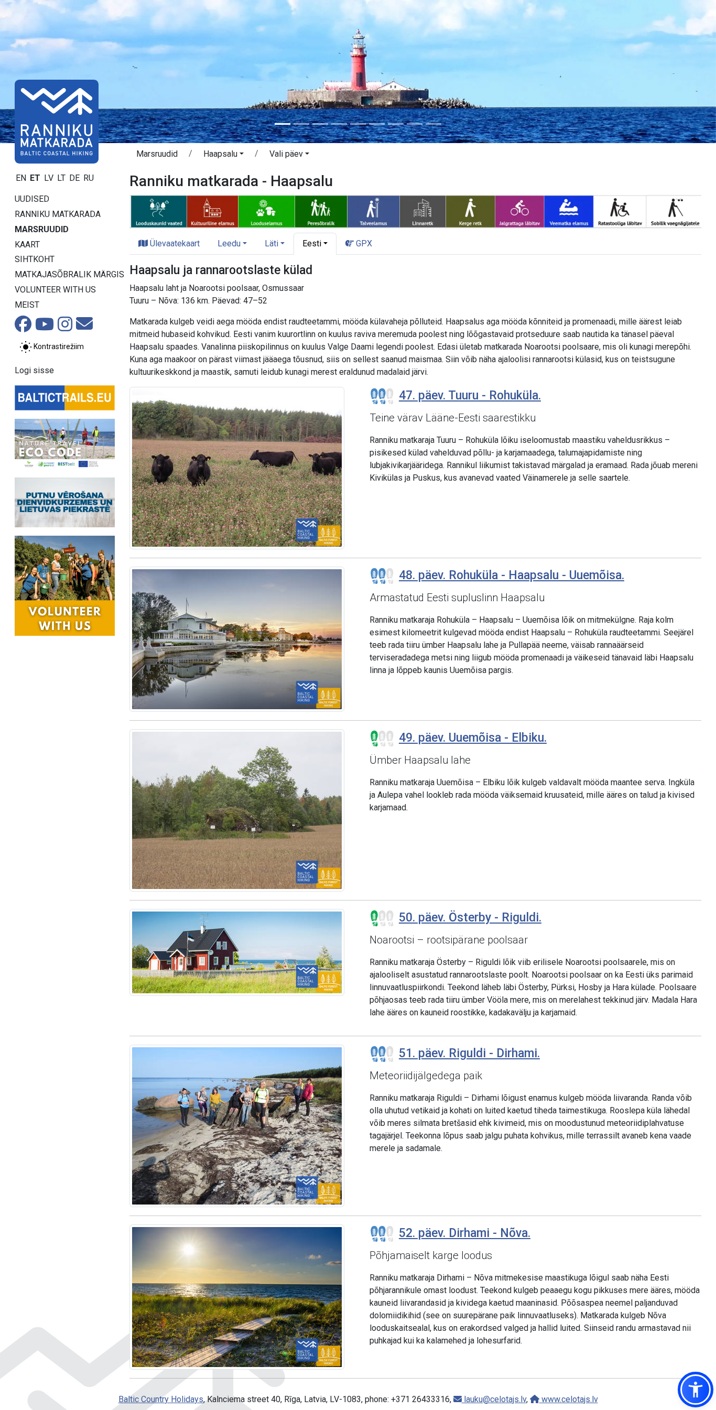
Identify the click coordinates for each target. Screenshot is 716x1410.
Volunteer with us (55, 290)
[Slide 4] (339, 124)
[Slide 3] (320, 124)
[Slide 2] (301, 124)
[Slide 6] (377, 124)
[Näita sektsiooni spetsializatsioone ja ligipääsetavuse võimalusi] (415, 211)
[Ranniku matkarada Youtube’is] (44, 327)
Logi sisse (34, 370)
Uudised (32, 199)
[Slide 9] (433, 124)
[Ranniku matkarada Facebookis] (23, 327)
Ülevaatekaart (174, 243)
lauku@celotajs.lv (494, 1399)
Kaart (27, 245)
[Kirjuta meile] (84, 327)
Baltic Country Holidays (160, 1399)
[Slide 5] (358, 124)
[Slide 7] (396, 124)
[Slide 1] (282, 124)
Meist (27, 305)
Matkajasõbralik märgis (69, 274)
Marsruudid (42, 229)
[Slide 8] (414, 124)
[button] (224, 155)
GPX (363, 243)
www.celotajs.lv (568, 1399)
